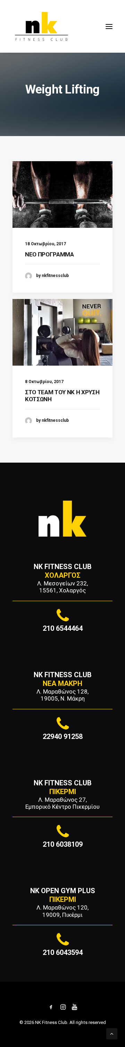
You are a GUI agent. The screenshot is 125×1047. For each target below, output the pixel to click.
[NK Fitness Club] (41, 26)
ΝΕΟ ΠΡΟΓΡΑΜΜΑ (49, 254)
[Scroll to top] (111, 1033)
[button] (109, 26)
